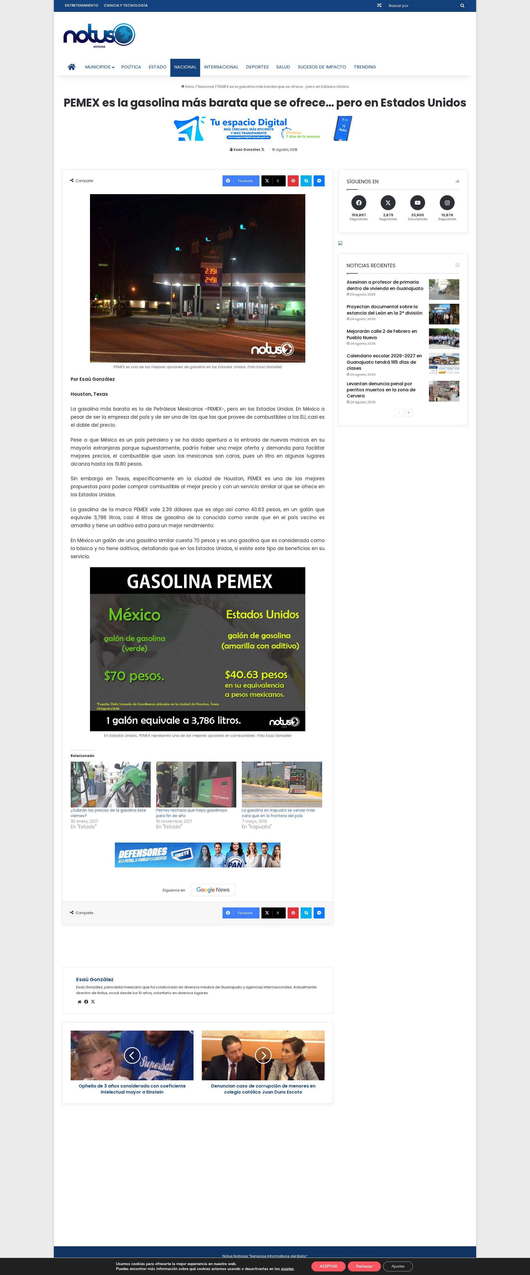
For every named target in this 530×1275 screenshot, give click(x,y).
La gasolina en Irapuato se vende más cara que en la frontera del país (278, 813)
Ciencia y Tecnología (126, 5)
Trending (365, 67)
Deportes (257, 67)
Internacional (221, 67)
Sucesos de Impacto (322, 67)
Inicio (189, 86)
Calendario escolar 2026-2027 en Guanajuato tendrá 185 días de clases (384, 362)
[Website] (79, 1002)
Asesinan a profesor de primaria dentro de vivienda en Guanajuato (385, 285)
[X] (92, 1002)
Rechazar (364, 1266)
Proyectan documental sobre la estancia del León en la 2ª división (384, 309)
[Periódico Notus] (99, 35)
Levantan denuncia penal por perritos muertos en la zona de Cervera (381, 390)
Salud (283, 67)
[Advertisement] (197, 945)
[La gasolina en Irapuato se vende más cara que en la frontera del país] (282, 784)
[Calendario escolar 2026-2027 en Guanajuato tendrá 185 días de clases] (444, 363)
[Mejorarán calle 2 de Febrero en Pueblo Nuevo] (444, 338)
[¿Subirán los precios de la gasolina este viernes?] (111, 784)
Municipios (97, 67)
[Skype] (306, 180)
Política (131, 67)
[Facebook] (86, 1002)
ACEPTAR (328, 1266)
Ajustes (398, 1266)
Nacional (185, 67)
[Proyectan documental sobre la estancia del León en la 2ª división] (444, 314)
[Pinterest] (293, 180)
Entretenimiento (81, 5)
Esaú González (247, 149)
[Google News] (213, 890)
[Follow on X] (262, 149)
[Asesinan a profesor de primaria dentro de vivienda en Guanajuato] (444, 289)
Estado (157, 67)
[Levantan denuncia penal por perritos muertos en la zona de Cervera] (444, 391)
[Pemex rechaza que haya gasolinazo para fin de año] (196, 784)
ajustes (287, 1268)
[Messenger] (319, 180)
